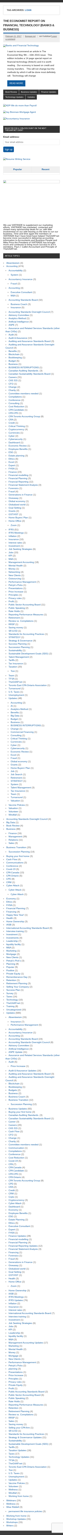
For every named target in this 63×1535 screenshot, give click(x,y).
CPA (11, 1164)
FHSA (11, 468)
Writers (10, 1525)
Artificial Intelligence (19, 322)
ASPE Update (15, 1052)
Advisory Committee (19, 315)
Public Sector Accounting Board (25, 604)
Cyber (12, 436)
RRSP (12, 624)
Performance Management (22, 582)
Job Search (16, 774)
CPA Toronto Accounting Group (24, 416)
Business (13, 364)
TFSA (11, 679)
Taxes (9, 996)
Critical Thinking (17, 426)
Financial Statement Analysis (23, 485)
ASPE (11, 325)
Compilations (15, 397)
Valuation (15, 801)
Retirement (14, 618)
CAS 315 (13, 380)
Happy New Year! (15, 915)
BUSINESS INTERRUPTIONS (24, 367)
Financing (11, 912)
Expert (12, 465)
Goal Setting (15, 508)
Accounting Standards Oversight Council (29, 312)
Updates (31, 97)
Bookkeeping (15, 357)
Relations (13, 840)
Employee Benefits (18, 449)
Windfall (13, 815)
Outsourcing (15, 578)
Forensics (14, 488)
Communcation (16, 1148)
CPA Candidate (16, 410)
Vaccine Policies (17, 805)
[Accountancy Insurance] (16, 118)
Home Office (15, 521)
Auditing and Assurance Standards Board (30, 341)
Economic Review (18, 446)
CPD (8, 879)
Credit (12, 423)
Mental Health (16, 565)
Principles (13, 595)
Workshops (12, 1522)
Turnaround (15, 688)
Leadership (12, 941)
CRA (11, 419)
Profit (11, 601)
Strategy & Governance (20, 640)
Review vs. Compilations (21, 621)
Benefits (13, 351)
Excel (11, 462)
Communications (14, 862)
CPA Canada (12, 872)
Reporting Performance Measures (26, 614)
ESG (11, 452)
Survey (9, 993)
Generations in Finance (20, 495)
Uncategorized (13, 1010)
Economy (11, 898)
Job (12, 771)
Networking (14, 572)
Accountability (16, 270)
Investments (12, 938)
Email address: (11, 137)
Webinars (11, 1500)
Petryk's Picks (16, 585)
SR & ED (13, 631)
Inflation (13, 536)
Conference (15, 400)
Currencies (14, 433)
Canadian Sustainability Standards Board (29, 374)
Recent (45, 169)
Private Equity (13, 973)
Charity (12, 390)
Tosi (13, 671)
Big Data (15, 716)
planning (13, 1369)
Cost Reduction (16, 406)
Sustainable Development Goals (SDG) (28, 653)
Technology (12, 1000)
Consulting (14, 403)
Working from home (19, 1496)
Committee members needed (23, 393)
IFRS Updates (16, 1300)
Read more (16, 83)
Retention (11, 980)
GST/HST (13, 514)
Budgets (13, 1090)
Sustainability (15, 650)
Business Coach (19, 304)
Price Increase (16, 592)
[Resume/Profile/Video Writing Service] (16, 159)
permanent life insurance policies (25, 1511)
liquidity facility (13, 944)
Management (15, 836)
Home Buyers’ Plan (18, 517)
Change (13, 387)
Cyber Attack (12, 885)
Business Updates (29, 92)
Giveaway (14, 498)
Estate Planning (17, 1219)
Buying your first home (17, 856)
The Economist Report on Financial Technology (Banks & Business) (28, 25)
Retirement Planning (16, 983)
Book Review (11, 92)
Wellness (13, 1489)
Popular (17, 169)
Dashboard (14, 442)
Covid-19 (11, 869)
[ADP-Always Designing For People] (20, 105)
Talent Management (19, 657)
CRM (8, 882)
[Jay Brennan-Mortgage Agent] (19, 112)
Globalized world (17, 504)
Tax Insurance (16, 663)
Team (11, 675)
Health (9, 918)
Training (10, 1006)
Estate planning (16, 455)
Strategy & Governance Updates (25, 1437)
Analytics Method (17, 318)
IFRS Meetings (16, 533)
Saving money (16, 627)
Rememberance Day (16, 977)
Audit (11, 335)
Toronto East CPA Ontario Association (28, 685)
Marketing (11, 951)
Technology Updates (14, 97)
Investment (14, 546)
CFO (11, 384)
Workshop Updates (16, 1519)
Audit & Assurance (18, 338)
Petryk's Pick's (13, 961)
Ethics (12, 459)
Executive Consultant (21, 292)
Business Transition (16, 847)
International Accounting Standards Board (27, 928)
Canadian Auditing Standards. (24, 371)
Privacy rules (15, 598)
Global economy (17, 501)
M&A (13, 295)
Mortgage (11, 954)
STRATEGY (15, 637)
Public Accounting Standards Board (26, 1391)
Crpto (11, 1197)
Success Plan (13, 990)
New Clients (15, 575)
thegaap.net (30, 36)
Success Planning (18, 644)
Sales (11, 843)
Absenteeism (13, 263)
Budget (12, 361)
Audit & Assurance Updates (22, 1070)
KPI (10, 556)
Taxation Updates (17, 1450)
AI (12, 706)
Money (12, 569)
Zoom (14, 525)
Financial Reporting (18, 482)
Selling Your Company (17, 987)
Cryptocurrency (16, 429)
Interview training (15, 931)
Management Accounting (21, 562)
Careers (13, 377)
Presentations (16, 588)
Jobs (11, 552)
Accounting (12, 266)
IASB (8, 925)
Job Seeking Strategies (20, 549)
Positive (10, 970)
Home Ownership (15, 921)
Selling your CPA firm (19, 1428)
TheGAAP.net (15, 682)
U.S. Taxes (14, 692)
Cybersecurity (16, 439)
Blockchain (14, 354)
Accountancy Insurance (20, 279)
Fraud (14, 283)
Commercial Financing (22, 732)
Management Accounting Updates (26, 1343)
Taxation (13, 667)
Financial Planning (18, 478)
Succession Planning (19, 647)
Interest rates (15, 543)
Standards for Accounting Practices (26, 634)
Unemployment (16, 695)
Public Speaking (17, 608)
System (14, 275)
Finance (13, 472)
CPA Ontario (12, 876)
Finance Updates (48, 92)
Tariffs (12, 660)
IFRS (11, 529)
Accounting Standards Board (23, 300)
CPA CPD (13, 413)
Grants (12, 511)
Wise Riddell (12, 1507)
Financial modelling (18, 475)
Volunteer (13, 811)
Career (12, 1122)
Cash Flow (11, 859)
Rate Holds (14, 611)
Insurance (16, 307)
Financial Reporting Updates (23, 1246)
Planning (10, 964)
